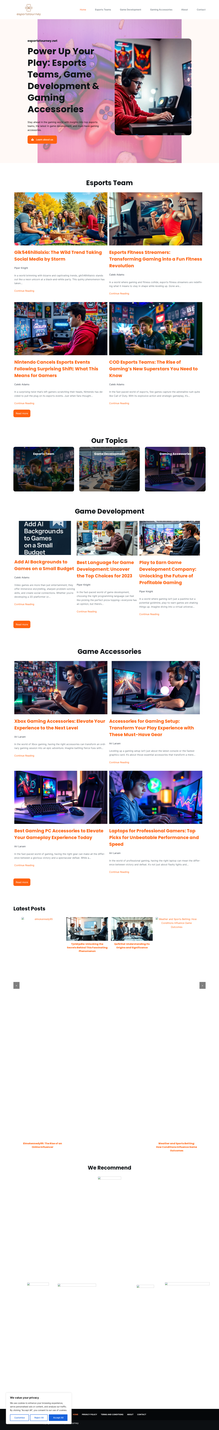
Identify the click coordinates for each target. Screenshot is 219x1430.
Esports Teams (103, 9)
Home (83, 9)
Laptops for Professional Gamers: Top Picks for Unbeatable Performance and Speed (154, 837)
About (184, 9)
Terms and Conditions (112, 1414)
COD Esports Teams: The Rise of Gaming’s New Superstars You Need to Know (153, 369)
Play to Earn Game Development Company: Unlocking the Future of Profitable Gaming (167, 572)
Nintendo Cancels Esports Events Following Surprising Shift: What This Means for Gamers (56, 369)
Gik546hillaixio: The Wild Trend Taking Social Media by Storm (58, 255)
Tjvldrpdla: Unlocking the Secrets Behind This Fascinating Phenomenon (87, 947)
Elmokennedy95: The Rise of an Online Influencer (42, 1145)
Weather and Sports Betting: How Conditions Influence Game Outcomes (176, 1147)
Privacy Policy (89, 1414)
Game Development (130, 9)
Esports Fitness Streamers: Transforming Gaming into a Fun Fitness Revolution (155, 259)
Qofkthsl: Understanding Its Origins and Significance (132, 945)
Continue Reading (24, 290)
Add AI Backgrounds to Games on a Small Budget (44, 565)
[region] (39, 1408)
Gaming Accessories (161, 9)
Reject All (39, 1417)
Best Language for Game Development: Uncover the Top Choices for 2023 (105, 569)
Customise (19, 1417)
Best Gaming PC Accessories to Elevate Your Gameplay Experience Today (58, 834)
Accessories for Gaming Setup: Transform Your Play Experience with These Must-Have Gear (151, 728)
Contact (201, 9)
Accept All (58, 1417)
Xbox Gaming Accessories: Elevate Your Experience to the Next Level (59, 724)
